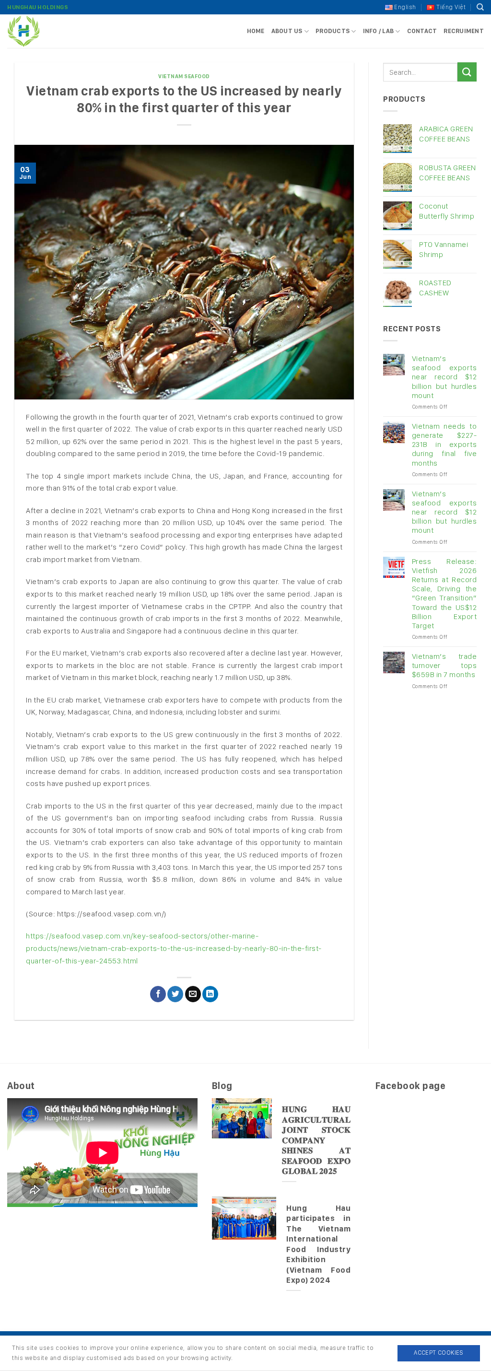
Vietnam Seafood (184, 76)
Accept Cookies (438, 1352)
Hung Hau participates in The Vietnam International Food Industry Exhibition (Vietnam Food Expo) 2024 (318, 1244)
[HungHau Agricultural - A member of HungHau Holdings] (55, 31)
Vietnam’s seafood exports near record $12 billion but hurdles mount (444, 377)
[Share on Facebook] (158, 994)
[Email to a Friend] (193, 994)
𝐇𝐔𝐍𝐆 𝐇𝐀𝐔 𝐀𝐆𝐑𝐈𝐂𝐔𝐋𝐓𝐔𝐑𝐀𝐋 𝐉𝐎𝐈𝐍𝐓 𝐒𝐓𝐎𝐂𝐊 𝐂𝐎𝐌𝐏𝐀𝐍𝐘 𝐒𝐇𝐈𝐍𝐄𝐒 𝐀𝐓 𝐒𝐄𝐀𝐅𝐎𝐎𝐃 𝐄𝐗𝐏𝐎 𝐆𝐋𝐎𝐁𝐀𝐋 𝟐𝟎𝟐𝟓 (316, 1140)
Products (333, 31)
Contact (422, 31)
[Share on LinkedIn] (210, 994)
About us (287, 31)
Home (256, 31)
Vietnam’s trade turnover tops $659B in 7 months (444, 665)
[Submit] (467, 71)
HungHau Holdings (37, 7)
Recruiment (464, 31)
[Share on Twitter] (175, 994)
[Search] (480, 7)
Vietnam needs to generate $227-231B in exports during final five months (444, 445)
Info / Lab (378, 31)
